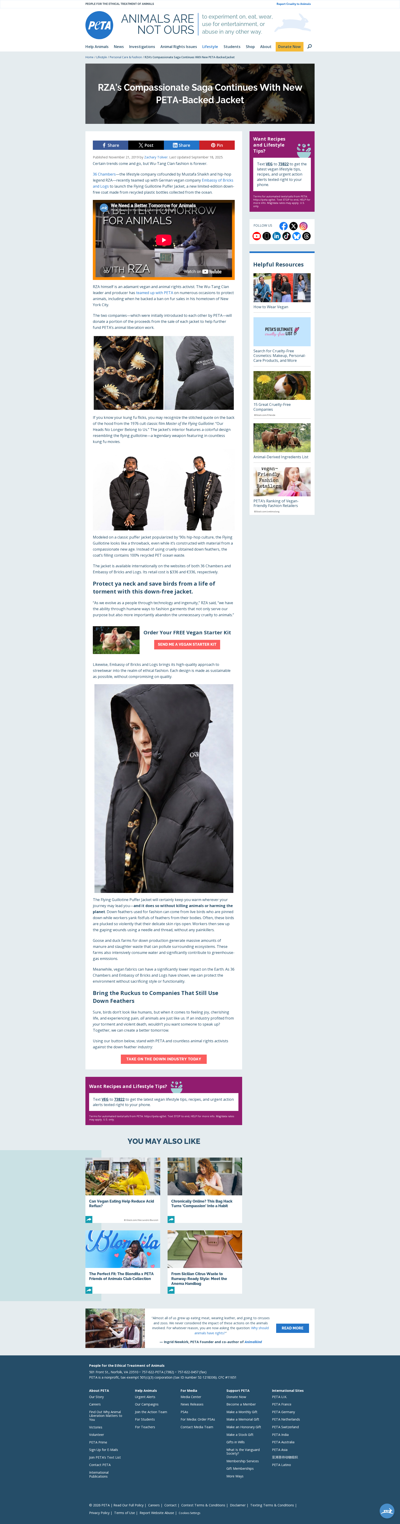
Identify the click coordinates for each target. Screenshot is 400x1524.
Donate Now (236, 1397)
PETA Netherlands (286, 1419)
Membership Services (242, 1461)
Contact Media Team (197, 1427)
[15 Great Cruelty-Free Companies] (282, 394)
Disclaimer (238, 1505)
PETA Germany (283, 1412)
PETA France (281, 1404)
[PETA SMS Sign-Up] (266, 236)
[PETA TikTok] (286, 236)
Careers (95, 1404)
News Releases (192, 1404)
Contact (170, 1505)
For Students (145, 1419)
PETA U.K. (279, 1397)
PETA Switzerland (285, 1427)
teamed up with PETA (154, 292)
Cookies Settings (189, 1513)
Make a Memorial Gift (242, 1419)
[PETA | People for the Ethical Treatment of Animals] (99, 25)
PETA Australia (283, 1442)
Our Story (96, 1397)
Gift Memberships (240, 1468)
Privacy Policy (99, 1513)
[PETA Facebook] (283, 226)
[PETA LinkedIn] (276, 236)
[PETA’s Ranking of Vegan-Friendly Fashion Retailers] (282, 491)
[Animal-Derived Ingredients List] (282, 442)
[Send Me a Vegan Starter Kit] (164, 640)
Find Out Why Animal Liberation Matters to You (105, 1416)
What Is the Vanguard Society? (243, 1451)
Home (89, 57)
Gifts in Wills (235, 1442)
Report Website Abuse (157, 1513)
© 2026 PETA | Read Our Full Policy (116, 1505)
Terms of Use (124, 1513)
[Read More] (200, 1328)
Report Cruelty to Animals (294, 4)
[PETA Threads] (306, 236)
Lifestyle (101, 57)
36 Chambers (104, 174)
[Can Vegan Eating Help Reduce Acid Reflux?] (122, 1190)
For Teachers (145, 1427)
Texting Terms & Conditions (272, 1505)
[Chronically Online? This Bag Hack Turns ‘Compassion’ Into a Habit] (205, 1190)
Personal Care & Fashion (126, 57)
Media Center (191, 1397)
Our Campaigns (147, 1404)
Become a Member (241, 1404)
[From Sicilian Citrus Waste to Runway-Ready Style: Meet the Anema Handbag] (205, 1262)
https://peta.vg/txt (155, 1116)
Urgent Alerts (145, 1397)
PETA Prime (98, 1442)
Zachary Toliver (156, 157)
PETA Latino (281, 1465)
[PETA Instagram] (303, 226)
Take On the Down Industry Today (163, 1059)
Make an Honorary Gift (243, 1427)
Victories (95, 1427)
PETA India (280, 1434)
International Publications (99, 1474)
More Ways (235, 1476)
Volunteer (96, 1434)
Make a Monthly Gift (241, 1412)
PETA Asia (280, 1449)
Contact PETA (100, 1465)
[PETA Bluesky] (296, 236)
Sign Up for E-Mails (103, 1449)
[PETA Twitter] (293, 226)
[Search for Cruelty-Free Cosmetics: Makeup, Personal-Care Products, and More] (282, 341)
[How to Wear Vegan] (282, 292)
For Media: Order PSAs (198, 1419)
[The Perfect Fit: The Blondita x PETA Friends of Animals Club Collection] (122, 1262)
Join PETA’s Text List (105, 1457)
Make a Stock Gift (239, 1434)
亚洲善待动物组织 (285, 1457)
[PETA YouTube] (257, 236)
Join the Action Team (151, 1412)
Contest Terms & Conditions (203, 1505)
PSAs (184, 1412)
